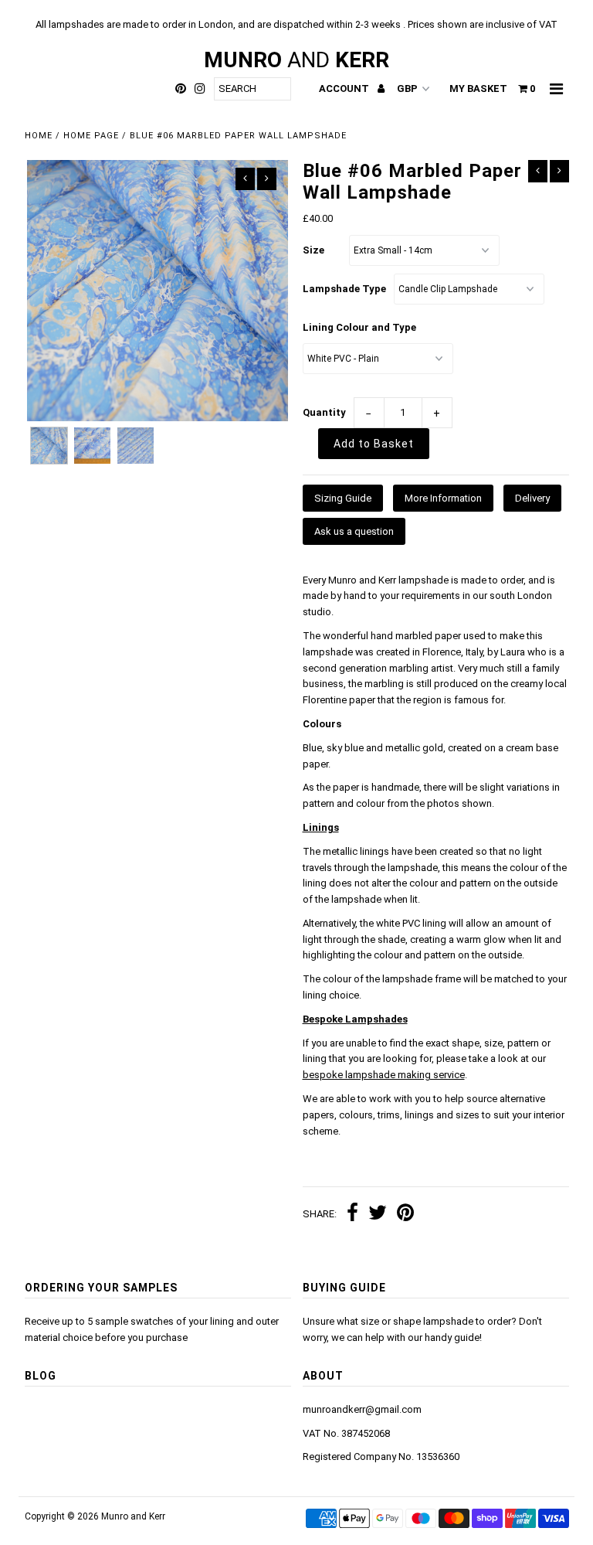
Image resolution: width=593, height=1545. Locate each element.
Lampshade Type (344, 288)
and (296, 60)
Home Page (91, 136)
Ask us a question (354, 531)
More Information (443, 498)
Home (39, 136)
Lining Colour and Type (359, 327)
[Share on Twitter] (377, 1215)
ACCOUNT (345, 88)
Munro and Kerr (133, 1516)
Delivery (532, 498)
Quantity (324, 412)
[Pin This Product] (405, 1215)
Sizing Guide (342, 498)
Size (313, 250)
